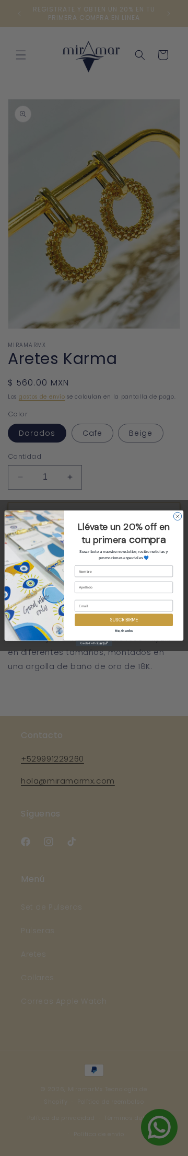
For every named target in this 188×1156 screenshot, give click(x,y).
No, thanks (124, 630)
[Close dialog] (177, 516)
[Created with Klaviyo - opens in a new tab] (94, 643)
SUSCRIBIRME (124, 619)
